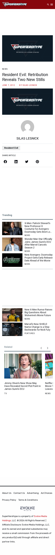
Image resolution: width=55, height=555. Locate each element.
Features (30, 333)
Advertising (33, 493)
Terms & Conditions (28, 500)
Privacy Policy (9, 500)
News (5, 69)
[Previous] (41, 348)
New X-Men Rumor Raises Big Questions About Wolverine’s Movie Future (38, 312)
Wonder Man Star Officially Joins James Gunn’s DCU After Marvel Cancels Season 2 (38, 243)
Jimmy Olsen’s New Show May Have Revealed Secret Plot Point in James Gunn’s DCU (22, 386)
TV (5, 393)
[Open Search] (48, 4)
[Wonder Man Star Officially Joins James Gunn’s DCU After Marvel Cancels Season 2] (12, 244)
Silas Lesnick (30, 85)
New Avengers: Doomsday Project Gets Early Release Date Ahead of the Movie (39, 257)
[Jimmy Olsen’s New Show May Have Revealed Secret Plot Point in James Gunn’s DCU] (23, 366)
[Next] (47, 348)
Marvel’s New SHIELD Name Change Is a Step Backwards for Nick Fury (37, 327)
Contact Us (19, 493)
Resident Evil (11, 148)
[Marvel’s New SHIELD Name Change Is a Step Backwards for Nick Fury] (12, 329)
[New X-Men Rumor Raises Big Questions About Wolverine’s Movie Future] (12, 315)
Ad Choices (46, 493)
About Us (6, 493)
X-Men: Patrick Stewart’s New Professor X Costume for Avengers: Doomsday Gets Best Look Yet (39, 227)
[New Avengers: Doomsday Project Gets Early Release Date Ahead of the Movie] (12, 260)
